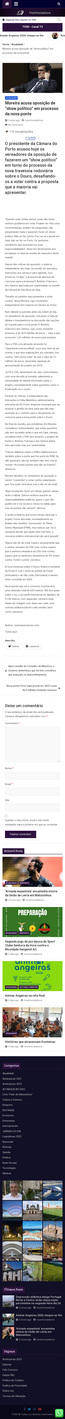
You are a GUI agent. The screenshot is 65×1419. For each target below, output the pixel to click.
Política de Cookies (13, 1380)
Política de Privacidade (14, 1385)
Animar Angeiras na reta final (25, 995)
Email (9, 784)
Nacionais (7, 1141)
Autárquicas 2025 (12, 1083)
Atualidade (11, 98)
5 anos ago (14, 120)
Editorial (6, 1364)
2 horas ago (14, 900)
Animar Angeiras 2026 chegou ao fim (39, 1315)
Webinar (6, 1173)
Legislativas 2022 (11, 1136)
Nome (9, 768)
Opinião (6, 1152)
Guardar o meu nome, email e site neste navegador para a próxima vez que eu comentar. (31, 822)
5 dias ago (13, 1046)
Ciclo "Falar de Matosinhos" (17, 1094)
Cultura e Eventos (28, 987)
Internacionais (10, 1125)
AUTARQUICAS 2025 (13, 1089)
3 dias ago (13, 954)
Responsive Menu (59, 20)
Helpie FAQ (8, 1375)
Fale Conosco (10, 1369)
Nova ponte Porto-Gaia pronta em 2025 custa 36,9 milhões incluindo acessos (31, 688)
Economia (8, 1115)
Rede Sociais (9, 1162)
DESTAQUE (8, 1110)
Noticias (7, 1146)
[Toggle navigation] (16, 4)
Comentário (12, 723)
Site (7, 800)
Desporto (24, 883)
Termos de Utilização (14, 1396)
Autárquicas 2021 (12, 1078)
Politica (6, 1157)
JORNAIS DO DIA (11, 1131)
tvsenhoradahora (34, 120)
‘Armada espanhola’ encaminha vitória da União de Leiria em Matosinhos (35, 1332)
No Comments (15, 124)
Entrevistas (8, 1120)
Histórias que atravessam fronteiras (30, 1042)
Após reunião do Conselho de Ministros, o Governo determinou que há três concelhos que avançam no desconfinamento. (32, 670)
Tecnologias (9, 1168)
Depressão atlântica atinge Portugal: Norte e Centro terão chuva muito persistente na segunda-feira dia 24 (39, 1300)
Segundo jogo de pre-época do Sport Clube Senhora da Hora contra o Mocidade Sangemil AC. (30, 945)
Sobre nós (8, 1390)
